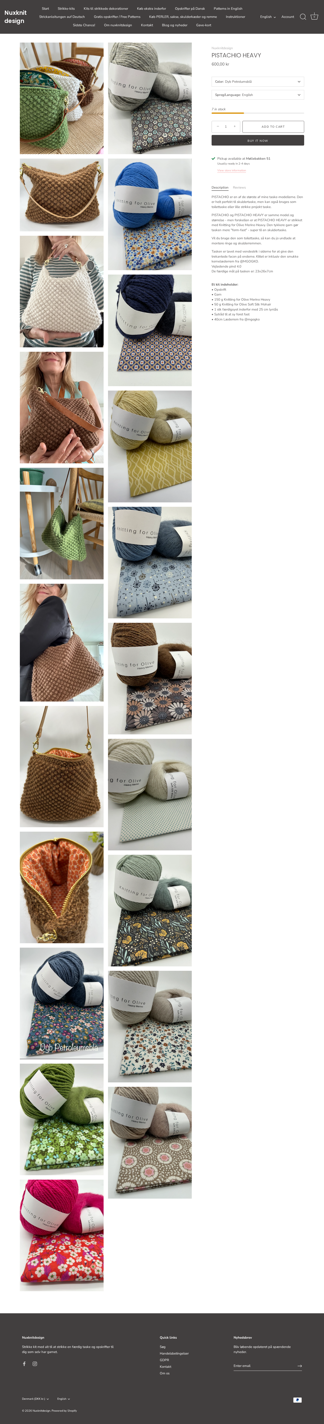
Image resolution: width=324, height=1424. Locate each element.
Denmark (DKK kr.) (33, 1399)
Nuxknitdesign (15, 17)
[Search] (303, 17)
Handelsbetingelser (174, 1353)
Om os (164, 1373)
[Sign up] (300, 1366)
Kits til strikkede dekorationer (106, 8)
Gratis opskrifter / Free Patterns (117, 17)
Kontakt (147, 25)
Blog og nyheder (174, 25)
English (266, 17)
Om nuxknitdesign (118, 25)
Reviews (239, 187)
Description (220, 187)
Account (287, 17)
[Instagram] (35, 1363)
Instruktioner (235, 17)
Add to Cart (273, 127)
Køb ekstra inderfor (151, 8)
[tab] (222, 187)
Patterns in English (228, 8)
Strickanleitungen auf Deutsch (62, 17)
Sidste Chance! (84, 25)
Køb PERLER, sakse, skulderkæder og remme (183, 17)
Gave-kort (203, 25)
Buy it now (258, 141)
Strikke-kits (66, 8)
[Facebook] (24, 1363)
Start (45, 8)
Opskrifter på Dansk (190, 8)
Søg (163, 1347)
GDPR (164, 1360)
